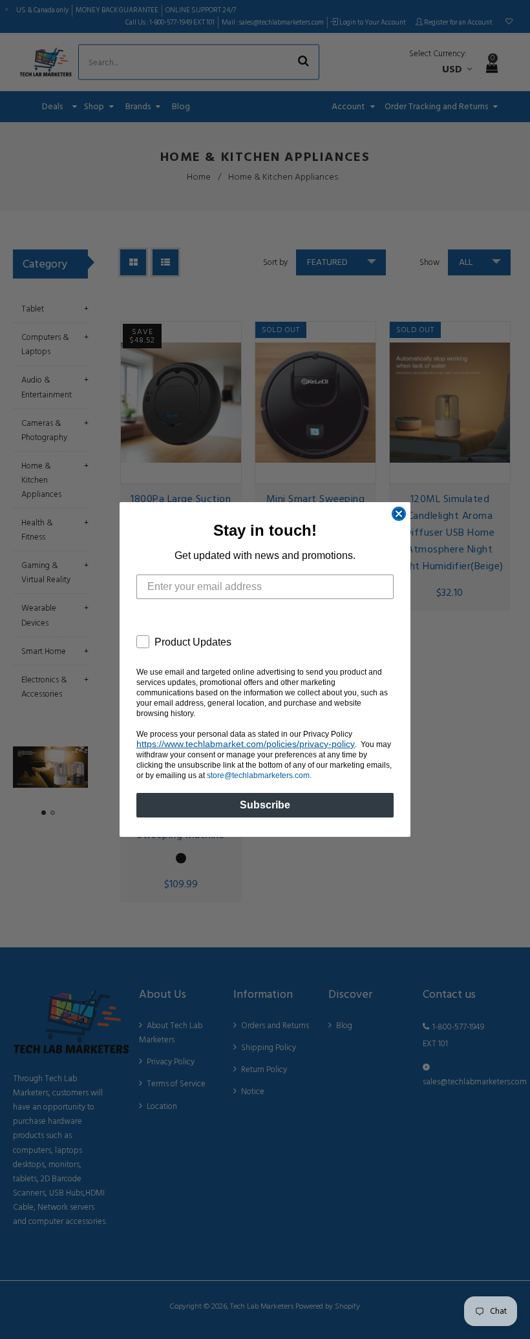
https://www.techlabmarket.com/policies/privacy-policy (245, 744)
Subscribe (265, 804)
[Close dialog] (398, 513)
